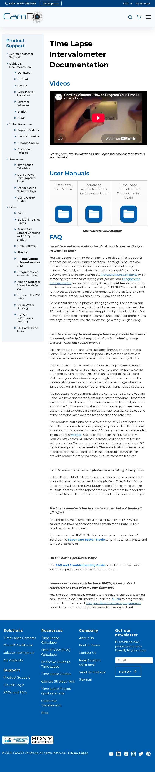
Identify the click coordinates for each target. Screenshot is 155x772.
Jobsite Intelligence (19, 653)
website (76, 435)
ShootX (22, 252)
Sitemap (85, 679)
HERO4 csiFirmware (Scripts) (25, 318)
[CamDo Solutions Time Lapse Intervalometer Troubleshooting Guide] (128, 214)
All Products (13, 660)
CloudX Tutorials (29, 136)
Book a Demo (89, 645)
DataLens (24, 72)
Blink (21, 118)
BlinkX (22, 111)
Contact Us (87, 653)
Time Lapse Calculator (50, 640)
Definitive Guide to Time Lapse (55, 664)
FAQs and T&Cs (15, 692)
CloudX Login (14, 685)
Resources (16, 159)
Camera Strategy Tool (58, 681)
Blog (45, 713)
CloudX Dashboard (18, 645)
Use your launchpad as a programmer (113, 603)
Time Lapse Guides (56, 674)
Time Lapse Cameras (20, 638)
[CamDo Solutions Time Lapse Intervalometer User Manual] (63, 214)
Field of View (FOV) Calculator (55, 652)
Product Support (17, 677)
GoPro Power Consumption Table (26, 178)
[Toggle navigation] (148, 17)
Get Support (51, 3)
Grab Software (27, 246)
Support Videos (28, 130)
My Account (143, 3)
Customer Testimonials (51, 703)
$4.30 (116, 599)
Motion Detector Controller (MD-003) (28, 285)
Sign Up (125, 671)
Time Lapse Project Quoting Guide (56, 691)
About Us (86, 638)
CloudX (22, 85)
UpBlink (23, 79)
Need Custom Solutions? (90, 662)
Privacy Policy (78, 753)
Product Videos (28, 142)
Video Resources (20, 124)
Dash (21, 213)
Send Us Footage (92, 672)
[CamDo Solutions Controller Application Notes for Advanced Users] (94, 214)
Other (13, 207)
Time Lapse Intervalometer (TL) (28, 262)
